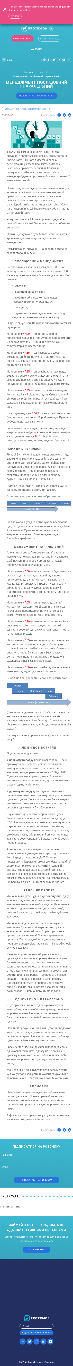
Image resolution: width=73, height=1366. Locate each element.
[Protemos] (34, 29)
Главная (28, 72)
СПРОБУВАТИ (36, 1249)
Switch (15, 16)
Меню (38, 49)
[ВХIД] (4, 59)
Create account (22, 38)
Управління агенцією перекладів (26, 109)
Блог (41, 72)
